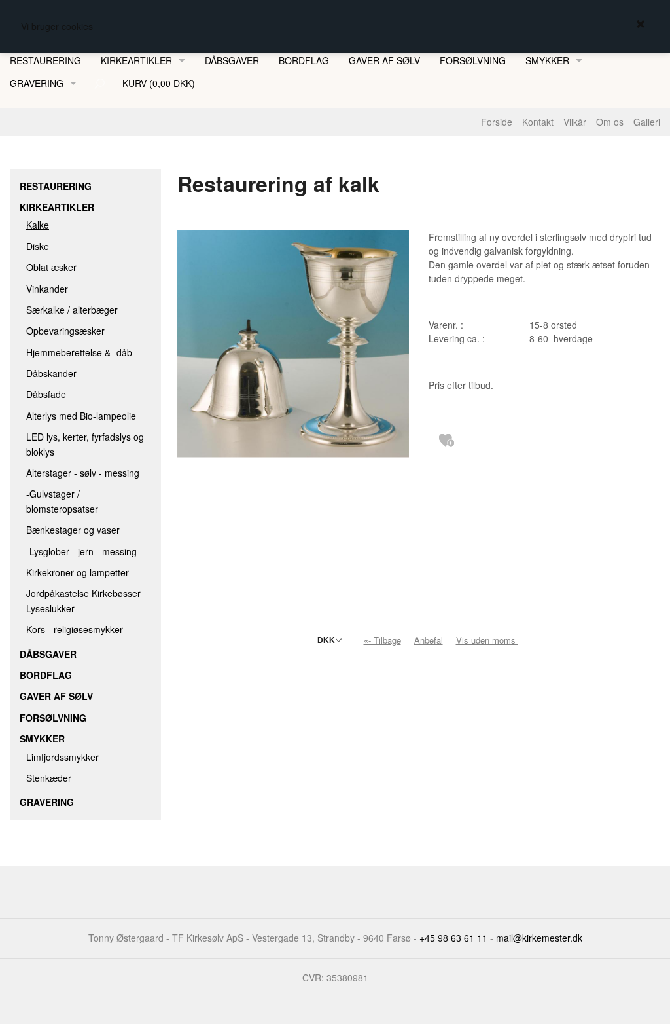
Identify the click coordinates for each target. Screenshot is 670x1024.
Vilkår (574, 121)
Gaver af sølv (384, 60)
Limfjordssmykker (62, 756)
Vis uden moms (488, 640)
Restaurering (45, 60)
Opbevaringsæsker (65, 330)
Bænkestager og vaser (73, 529)
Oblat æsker (51, 267)
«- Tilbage (382, 640)
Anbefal (428, 640)
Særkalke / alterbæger (72, 309)
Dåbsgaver (232, 60)
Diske (37, 246)
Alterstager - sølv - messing (82, 472)
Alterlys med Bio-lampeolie (81, 415)
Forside (496, 121)
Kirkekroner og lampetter (77, 572)
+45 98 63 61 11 (453, 937)
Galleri (646, 121)
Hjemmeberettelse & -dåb (79, 352)
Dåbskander (51, 373)
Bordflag (304, 60)
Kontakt (538, 121)
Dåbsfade (46, 394)
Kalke (37, 224)
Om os (610, 121)
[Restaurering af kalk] (293, 383)
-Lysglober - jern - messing (81, 551)
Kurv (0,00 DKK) (158, 83)
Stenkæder (48, 777)
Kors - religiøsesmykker (74, 629)
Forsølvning (473, 60)
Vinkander (47, 288)
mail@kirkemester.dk (539, 937)
